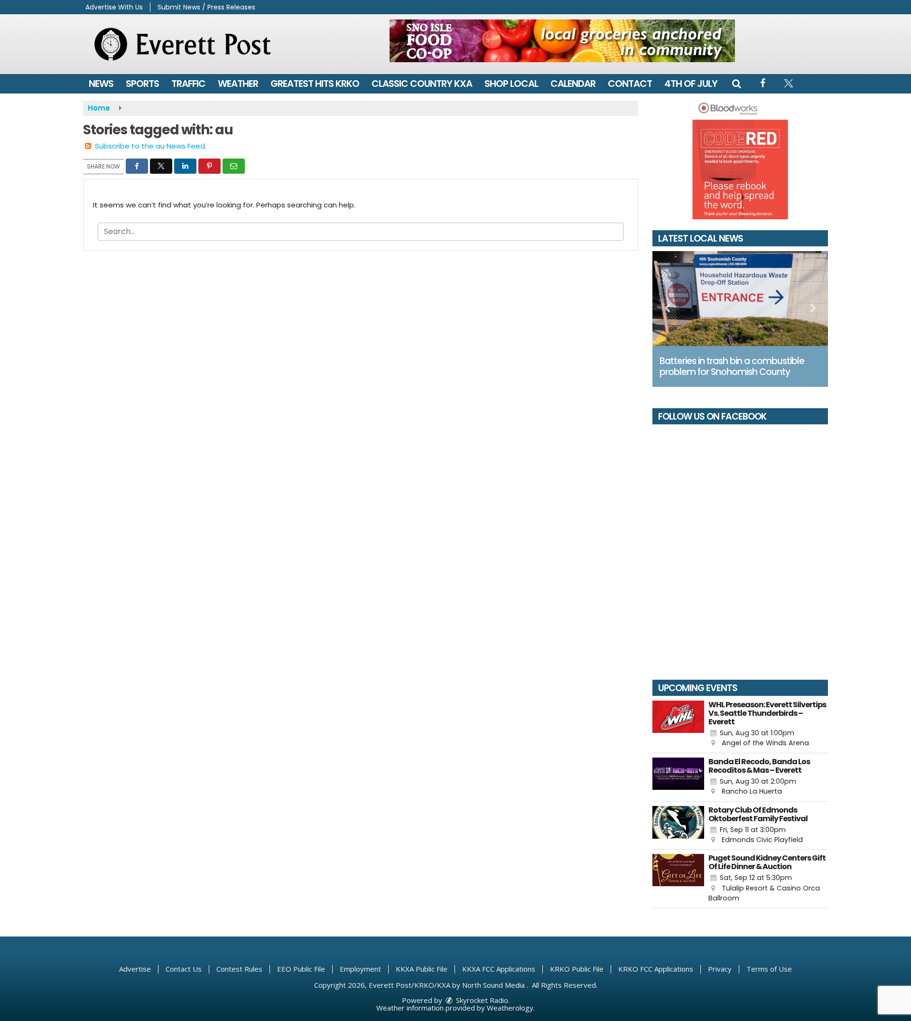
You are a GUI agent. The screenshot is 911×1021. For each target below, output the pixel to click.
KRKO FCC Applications (655, 969)
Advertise (135, 969)
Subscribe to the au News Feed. (150, 146)
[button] (736, 83)
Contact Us (184, 969)
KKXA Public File (421, 969)
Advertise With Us (114, 7)
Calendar (572, 83)
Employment (360, 969)
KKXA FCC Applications (498, 969)
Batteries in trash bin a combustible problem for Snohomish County (732, 366)
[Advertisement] (562, 40)
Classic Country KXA (422, 83)
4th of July (690, 83)
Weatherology (510, 1007)
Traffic (188, 83)
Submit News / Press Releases (206, 7)
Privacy (720, 969)
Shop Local (511, 83)
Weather (238, 83)
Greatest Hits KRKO (314, 83)
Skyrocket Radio (481, 1000)
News (101, 83)
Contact (630, 83)
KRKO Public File (577, 969)
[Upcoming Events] (678, 725)
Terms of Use (769, 969)
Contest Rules (239, 969)
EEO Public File (301, 969)
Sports (142, 83)
